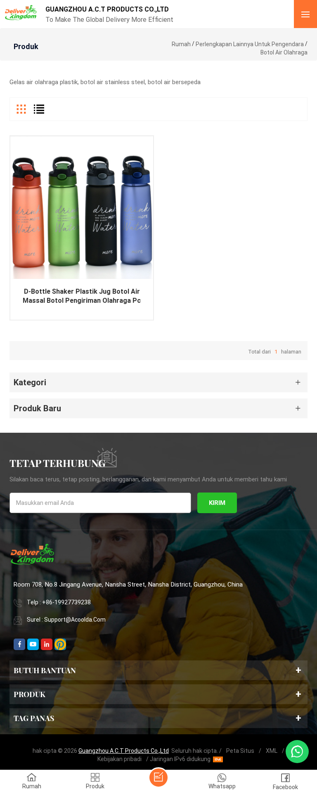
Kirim (217, 503)
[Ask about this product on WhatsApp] (297, 751)
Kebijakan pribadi (119, 759)
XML (271, 750)
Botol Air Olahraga (284, 52)
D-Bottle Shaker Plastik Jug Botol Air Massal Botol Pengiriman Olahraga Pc (82, 296)
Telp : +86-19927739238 (59, 602)
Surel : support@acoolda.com (66, 619)
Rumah (181, 44)
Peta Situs (240, 750)
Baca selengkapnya (82, 221)
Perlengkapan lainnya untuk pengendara (250, 44)
